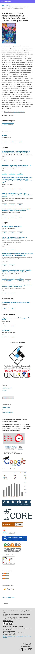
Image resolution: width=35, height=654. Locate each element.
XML (28, 280)
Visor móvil (19, 280)
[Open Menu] (1, 1)
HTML (12, 142)
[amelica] (9, 534)
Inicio (3, 5)
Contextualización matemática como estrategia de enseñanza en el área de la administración (16, 209)
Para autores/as (6, 409)
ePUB (20, 142)
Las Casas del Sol (6, 330)
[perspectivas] (16, 505)
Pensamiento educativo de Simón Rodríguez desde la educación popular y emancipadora (17, 285)
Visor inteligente (8, 280)
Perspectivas (7, 1)
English (4, 390)
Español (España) (7, 388)
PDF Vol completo (8, 124)
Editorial (4, 135)
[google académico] (14, 466)
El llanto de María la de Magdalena (11, 226)
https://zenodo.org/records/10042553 (14, 112)
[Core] (12, 526)
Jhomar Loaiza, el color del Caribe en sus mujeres (16, 302)
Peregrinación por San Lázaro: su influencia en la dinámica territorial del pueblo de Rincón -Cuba (16, 151)
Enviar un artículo (8, 397)
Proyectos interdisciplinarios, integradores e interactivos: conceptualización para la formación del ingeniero (17, 195)
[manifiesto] (12, 552)
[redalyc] (13, 454)
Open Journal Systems (8, 597)
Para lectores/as (6, 407)
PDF (5, 142)
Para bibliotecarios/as (7, 412)
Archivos (8, 5)
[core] (17, 520)
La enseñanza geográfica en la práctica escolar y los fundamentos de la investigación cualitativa (16, 166)
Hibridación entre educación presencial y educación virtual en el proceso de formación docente (16, 271)
